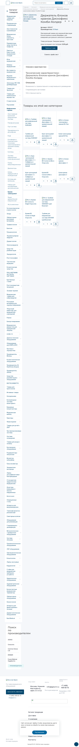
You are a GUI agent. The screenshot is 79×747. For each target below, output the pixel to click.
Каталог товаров (13, 11)
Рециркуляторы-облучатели (12, 453)
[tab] (36, 67)
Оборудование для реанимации (12, 521)
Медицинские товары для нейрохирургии (11, 296)
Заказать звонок (15, 692)
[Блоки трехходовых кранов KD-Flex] (65, 122)
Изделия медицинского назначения (11, 77)
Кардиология (11, 566)
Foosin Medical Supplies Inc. (12, 660)
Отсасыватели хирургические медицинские (11, 481)
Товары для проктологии (11, 387)
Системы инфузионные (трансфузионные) (14, 157)
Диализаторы (12, 168)
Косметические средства (12, 268)
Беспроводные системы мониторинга (11, 401)
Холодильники (11, 396)
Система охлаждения (11, 437)
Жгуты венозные (13, 204)
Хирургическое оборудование (11, 579)
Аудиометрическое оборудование (13, 584)
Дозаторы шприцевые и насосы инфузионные (11, 490)
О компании (32, 719)
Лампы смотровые (13, 562)
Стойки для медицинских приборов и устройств (11, 572)
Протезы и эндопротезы (11, 349)
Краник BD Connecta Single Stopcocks (30, 216)
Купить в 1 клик (50, 48)
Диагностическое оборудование (12, 338)
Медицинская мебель (11, 413)
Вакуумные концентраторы (12, 408)
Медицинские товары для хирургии (11, 18)
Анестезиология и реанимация (12, 29)
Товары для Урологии (10, 89)
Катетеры (11, 152)
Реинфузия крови (13, 123)
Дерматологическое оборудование (13, 613)
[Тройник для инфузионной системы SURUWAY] (31, 122)
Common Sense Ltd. (13, 649)
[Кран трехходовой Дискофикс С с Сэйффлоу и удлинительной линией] (31, 161)
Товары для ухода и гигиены (13, 442)
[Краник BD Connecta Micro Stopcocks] (48, 161)
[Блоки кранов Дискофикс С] (65, 161)
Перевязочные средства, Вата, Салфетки (12, 45)
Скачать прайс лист (51, 54)
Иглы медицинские (11, 60)
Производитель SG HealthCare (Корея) (13, 366)
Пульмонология (12, 232)
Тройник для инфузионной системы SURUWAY (31, 136)
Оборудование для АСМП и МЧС (12, 344)
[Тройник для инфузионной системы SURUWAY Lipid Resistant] (48, 202)
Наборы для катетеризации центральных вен (13, 186)
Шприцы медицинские (11, 65)
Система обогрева (10, 539)
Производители (16, 665)
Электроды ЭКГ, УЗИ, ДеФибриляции (13, 83)
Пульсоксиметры (12, 464)
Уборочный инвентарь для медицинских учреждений (11, 311)
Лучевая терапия (12, 291)
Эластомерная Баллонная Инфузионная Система (12, 116)
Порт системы (12, 126)
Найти (59, 2)
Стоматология (11, 101)
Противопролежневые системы (13, 431)
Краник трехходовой (12, 192)
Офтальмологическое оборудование (13, 553)
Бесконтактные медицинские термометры (12, 591)
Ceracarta (11, 644)
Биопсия (9, 228)
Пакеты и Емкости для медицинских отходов (11, 53)
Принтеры (10, 418)
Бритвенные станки (11, 280)
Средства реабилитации (11, 249)
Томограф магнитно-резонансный (13, 511)
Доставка (32, 716)
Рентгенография (12, 258)
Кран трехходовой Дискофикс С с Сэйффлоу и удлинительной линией (31, 177)
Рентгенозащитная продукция (13, 286)
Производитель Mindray (12, 355)
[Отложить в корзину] (39, 142)
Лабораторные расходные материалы (11, 219)
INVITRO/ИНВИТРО (13, 383)
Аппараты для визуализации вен (12, 506)
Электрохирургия (12, 245)
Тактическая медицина (11, 262)
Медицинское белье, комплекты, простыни (11, 37)
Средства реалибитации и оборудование (12, 377)
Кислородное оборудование (11, 448)
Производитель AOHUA (12, 371)
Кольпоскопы (11, 558)
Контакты (32, 740)
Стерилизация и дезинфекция (12, 526)
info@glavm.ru (12, 697)
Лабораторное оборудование (11, 597)
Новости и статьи (35, 736)
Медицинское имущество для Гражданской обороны (12, 327)
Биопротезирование (13, 321)
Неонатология (11, 602)
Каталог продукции (35, 712)
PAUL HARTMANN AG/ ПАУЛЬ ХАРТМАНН (12, 274)
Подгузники (10, 105)
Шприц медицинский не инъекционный (13, 173)
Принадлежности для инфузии (13, 131)
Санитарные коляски (13, 516)
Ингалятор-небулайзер (10, 459)
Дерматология (11, 241)
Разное (9, 318)
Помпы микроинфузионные (14, 163)
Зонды (9, 213)
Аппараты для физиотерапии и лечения (12, 607)
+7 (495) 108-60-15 (65, 687)
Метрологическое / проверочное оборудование (12, 532)
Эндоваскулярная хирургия (12, 236)
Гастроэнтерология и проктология (13, 209)
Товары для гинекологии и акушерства (11, 95)
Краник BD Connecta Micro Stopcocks (47, 175)
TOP (75, 743)
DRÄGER (10, 655)
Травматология (12, 224)
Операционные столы (11, 500)
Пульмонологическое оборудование (13, 544)
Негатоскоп (10, 496)
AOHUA (10, 639)
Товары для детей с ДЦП (13, 426)
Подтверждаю (39, 732)
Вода (9, 136)
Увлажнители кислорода (11, 468)
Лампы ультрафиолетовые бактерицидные (13, 474)
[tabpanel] (48, 83)
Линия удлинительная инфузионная (12, 199)
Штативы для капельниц (12, 180)
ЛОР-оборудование (13, 549)
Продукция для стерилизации (11, 24)
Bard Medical (11, 618)
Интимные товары (12, 392)
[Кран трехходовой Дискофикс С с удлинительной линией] (48, 122)
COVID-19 (10, 334)
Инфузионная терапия (11, 109)
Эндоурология (11, 254)
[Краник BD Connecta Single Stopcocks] (31, 202)
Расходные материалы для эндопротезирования (13, 303)
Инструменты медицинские (11, 71)
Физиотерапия (11, 422)
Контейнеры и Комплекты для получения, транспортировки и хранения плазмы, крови (14, 144)
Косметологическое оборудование (13, 360)
